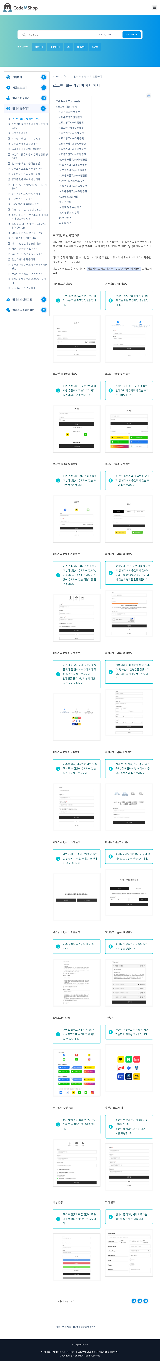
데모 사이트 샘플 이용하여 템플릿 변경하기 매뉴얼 (114, 268)
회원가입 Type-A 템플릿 (73, 143)
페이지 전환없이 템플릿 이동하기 (28, 243)
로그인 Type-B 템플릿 (72, 128)
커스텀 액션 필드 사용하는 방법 (27, 273)
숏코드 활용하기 (20, 133)
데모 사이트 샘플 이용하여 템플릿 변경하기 (30, 126)
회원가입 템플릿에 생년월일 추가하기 (29, 281)
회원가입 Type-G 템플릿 (74, 175)
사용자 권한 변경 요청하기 (25, 249)
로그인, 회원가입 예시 (69, 106)
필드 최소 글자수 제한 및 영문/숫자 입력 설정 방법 (29, 226)
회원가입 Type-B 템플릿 (73, 149)
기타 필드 (67, 223)
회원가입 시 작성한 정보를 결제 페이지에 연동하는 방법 (30, 217)
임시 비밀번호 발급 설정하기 (26, 193)
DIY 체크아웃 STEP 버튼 (24, 238)
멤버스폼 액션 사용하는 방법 (26, 163)
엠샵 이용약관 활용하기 (23, 259)
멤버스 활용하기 (93, 76)
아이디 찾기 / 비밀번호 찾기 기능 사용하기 (29, 186)
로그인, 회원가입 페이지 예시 (26, 119)
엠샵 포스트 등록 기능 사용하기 (27, 254)
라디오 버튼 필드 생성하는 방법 (27, 233)
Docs (67, 76)
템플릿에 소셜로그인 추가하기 (27, 149)
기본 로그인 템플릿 (70, 112)
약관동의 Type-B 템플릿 (74, 191)
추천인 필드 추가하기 (22, 199)
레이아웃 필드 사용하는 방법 (26, 174)
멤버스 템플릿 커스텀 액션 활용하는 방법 (29, 266)
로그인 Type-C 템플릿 (72, 133)
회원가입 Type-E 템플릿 (74, 165)
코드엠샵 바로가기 (80, 1345)
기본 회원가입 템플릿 (71, 117)
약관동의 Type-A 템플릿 (74, 186)
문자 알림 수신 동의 (72, 207)
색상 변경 (67, 218)
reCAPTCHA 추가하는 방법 (26, 204)
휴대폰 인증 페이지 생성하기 (26, 179)
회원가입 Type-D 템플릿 (74, 159)
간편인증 (66, 202)
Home (56, 76)
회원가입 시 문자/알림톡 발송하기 (28, 209)
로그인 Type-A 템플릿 (72, 122)
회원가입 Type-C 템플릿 (73, 154)
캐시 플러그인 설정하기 (23, 288)
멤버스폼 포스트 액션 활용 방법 (27, 169)
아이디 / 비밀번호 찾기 (73, 181)
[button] (154, 7)
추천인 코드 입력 (70, 212)
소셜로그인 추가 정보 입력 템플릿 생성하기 (30, 156)
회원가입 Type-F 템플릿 (74, 170)
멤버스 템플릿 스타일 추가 (25, 144)
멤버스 (77, 76)
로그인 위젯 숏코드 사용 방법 (26, 138)
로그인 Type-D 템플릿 (72, 138)
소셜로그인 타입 (70, 196)
